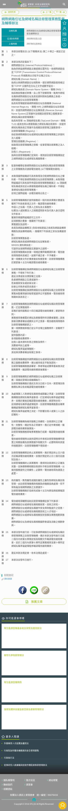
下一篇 (58, 11)
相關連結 (7, 789)
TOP (62, 795)
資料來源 (8, 579)
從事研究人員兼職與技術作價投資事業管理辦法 (25, 765)
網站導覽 (53, 780)
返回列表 (12, 12)
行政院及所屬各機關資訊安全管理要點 (21, 750)
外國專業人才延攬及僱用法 (16, 743)
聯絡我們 (7, 784)
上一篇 (49, 11)
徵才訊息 (30, 780)
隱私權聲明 (9, 780)
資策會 (29, 784)
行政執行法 (9, 758)
